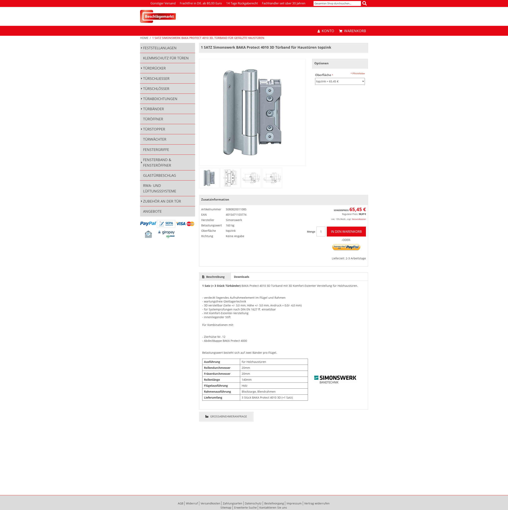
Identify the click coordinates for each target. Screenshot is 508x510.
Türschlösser (156, 88)
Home (144, 38)
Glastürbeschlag (159, 175)
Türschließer (156, 78)
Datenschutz (253, 503)
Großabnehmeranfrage (228, 416)
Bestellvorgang (274, 503)
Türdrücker (154, 68)
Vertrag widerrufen (317, 503)
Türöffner (153, 119)
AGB (180, 503)
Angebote (152, 211)
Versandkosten (359, 219)
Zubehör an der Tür (162, 201)
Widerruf (192, 503)
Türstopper (154, 129)
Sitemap (225, 507)
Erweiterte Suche (245, 507)
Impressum (294, 503)
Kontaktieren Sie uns (273, 507)
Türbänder (153, 108)
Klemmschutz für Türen (166, 58)
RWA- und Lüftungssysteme (159, 188)
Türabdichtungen (160, 98)
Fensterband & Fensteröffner (157, 162)
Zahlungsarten (232, 503)
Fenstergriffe (156, 149)
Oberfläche (323, 75)
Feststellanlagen (160, 47)
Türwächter (154, 139)
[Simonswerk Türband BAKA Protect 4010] (209, 178)
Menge (311, 231)
